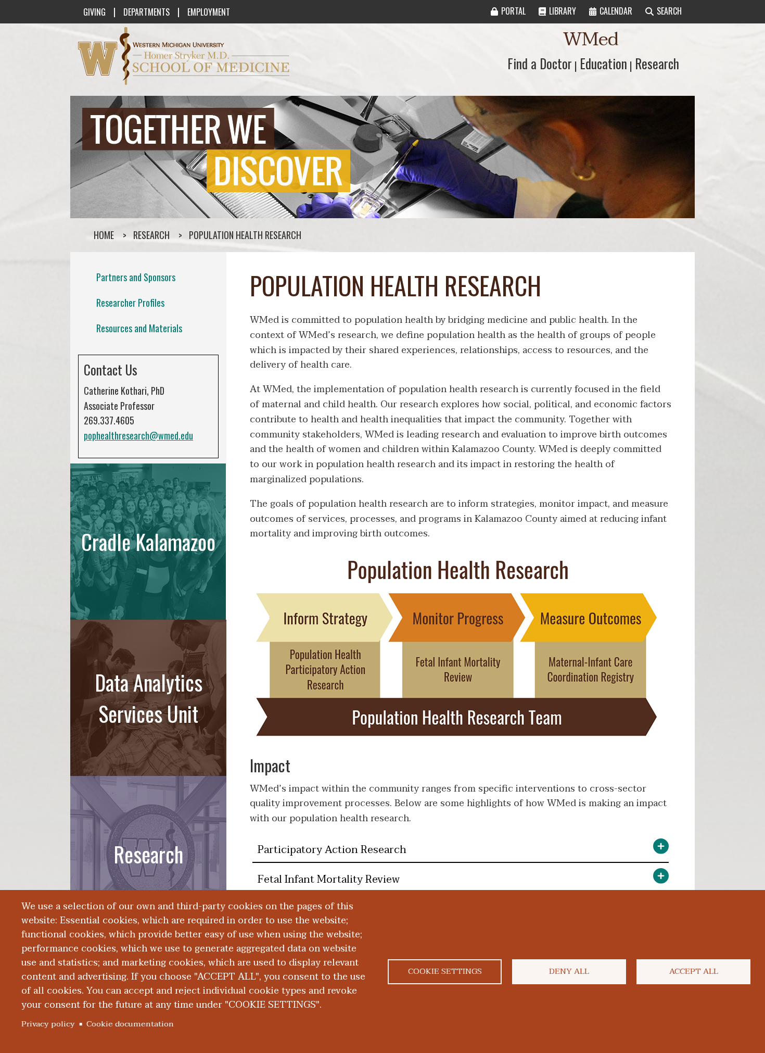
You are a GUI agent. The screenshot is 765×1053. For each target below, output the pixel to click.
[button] (460, 850)
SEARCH (669, 11)
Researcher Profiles (130, 302)
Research (657, 63)
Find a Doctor (539, 63)
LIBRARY (562, 11)
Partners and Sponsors (135, 277)
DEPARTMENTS (146, 12)
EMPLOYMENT (208, 12)
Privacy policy (48, 1024)
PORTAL (513, 11)
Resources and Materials (139, 328)
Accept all (693, 971)
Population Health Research (245, 235)
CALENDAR (616, 11)
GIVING (94, 12)
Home (104, 235)
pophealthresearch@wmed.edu (138, 435)
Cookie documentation (130, 1024)
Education (603, 63)
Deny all (569, 971)
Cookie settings (445, 971)
